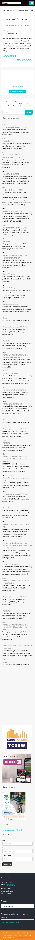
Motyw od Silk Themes (23, 937)
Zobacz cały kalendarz (24, 59)
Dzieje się (6, 508)
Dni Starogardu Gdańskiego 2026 (17, 103)
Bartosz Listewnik (11, 25)
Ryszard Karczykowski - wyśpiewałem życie (16, 479)
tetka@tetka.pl (11, 884)
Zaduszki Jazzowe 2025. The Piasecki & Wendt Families (17, 582)
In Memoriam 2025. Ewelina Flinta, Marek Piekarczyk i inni (17, 647)
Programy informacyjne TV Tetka (15, 127)
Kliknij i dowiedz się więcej (10, 922)
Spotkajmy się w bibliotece (12, 211)
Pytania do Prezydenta (11, 288)
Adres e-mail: (6, 855)
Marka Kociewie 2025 (10, 304)
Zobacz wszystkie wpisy (17, 91)
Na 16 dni (19, 830)
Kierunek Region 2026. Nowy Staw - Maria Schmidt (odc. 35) (15, 156)
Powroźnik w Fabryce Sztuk (19, 106)
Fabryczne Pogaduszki (11, 174)
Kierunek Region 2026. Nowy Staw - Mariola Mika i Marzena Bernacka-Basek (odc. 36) (17, 459)
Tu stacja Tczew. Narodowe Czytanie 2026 (16, 525)
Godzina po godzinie (9, 830)
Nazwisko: (5, 848)
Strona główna (7, 10)
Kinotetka (6, 141)
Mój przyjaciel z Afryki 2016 (13, 190)
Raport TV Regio (9, 274)
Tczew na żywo (8, 318)
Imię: (3, 840)
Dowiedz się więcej (9, 55)
